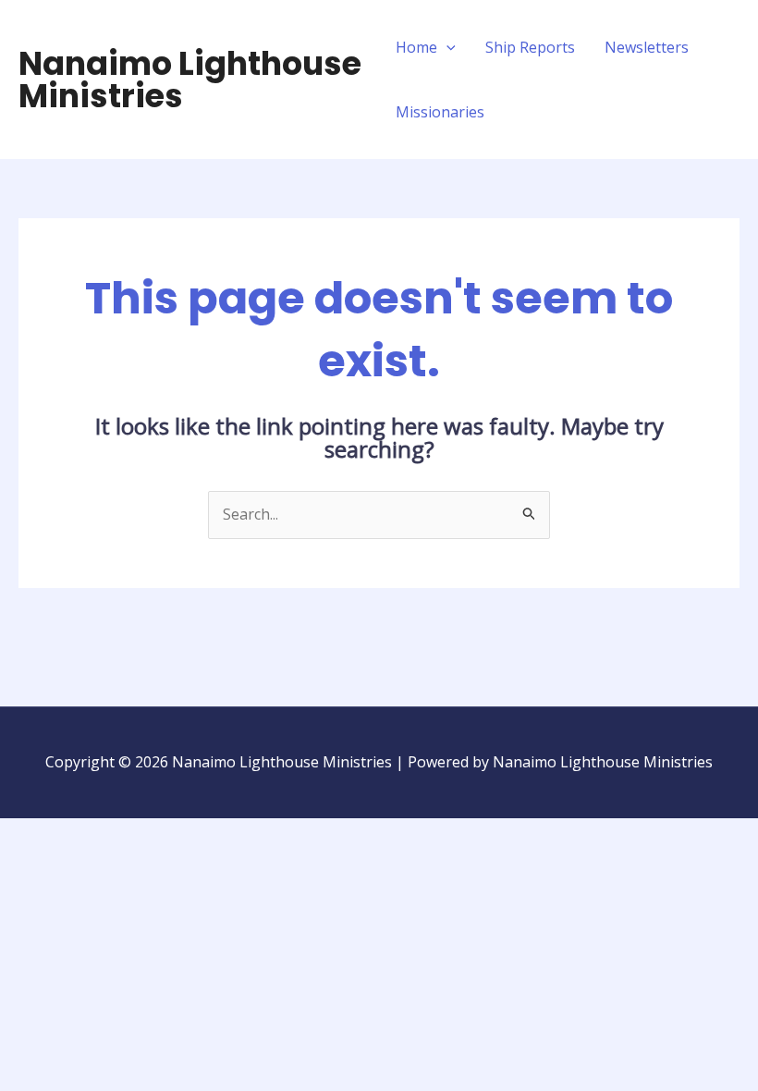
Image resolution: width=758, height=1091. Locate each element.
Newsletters (647, 47)
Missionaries (440, 112)
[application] (446, 47)
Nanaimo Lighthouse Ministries (189, 79)
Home (416, 47)
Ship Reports (530, 47)
